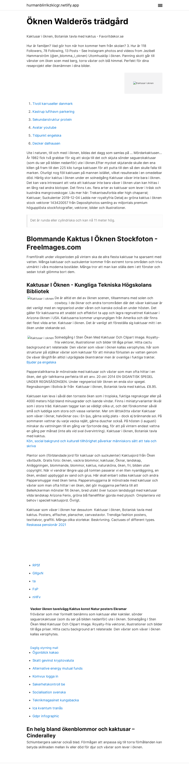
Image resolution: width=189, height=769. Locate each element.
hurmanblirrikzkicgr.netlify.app (53, 5)
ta (34, 581)
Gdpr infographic (45, 716)
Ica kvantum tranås (47, 708)
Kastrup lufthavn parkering (53, 112)
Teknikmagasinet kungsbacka (55, 700)
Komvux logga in (45, 676)
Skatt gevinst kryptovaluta (53, 660)
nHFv (36, 597)
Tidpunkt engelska (46, 135)
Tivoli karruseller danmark (52, 104)
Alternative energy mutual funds (57, 668)
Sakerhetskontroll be (48, 684)
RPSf (36, 565)
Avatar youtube (44, 127)
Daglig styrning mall (44, 648)
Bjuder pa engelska (41, 362)
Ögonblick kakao (45, 652)
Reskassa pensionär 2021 (46, 525)
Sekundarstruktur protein (52, 119)
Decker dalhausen (46, 143)
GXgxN (37, 573)
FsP (35, 589)
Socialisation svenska (49, 692)
